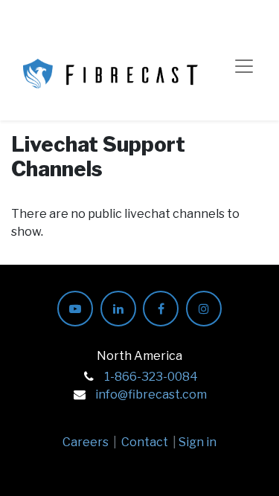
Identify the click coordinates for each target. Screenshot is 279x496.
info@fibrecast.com (151, 394)
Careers (85, 442)
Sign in (198, 442)
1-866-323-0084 (151, 377)
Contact (144, 442)
